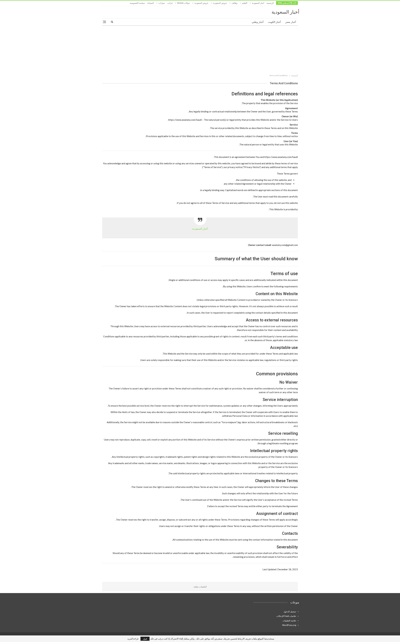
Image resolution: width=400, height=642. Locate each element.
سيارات (161, 3)
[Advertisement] (200, 49)
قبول (145, 638)
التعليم (244, 3)
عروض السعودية (220, 3)
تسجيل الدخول (290, 611)
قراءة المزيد (132, 639)
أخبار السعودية (285, 12)
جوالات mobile (183, 3)
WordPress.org (289, 625)
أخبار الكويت (274, 21)
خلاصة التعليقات (289, 620)
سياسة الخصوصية (137, 3)
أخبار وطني (257, 21)
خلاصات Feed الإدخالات (286, 616)
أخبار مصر (290, 21)
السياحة (150, 3)
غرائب (170, 3)
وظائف (234, 3)
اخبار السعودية (258, 3)
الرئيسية (270, 3)
